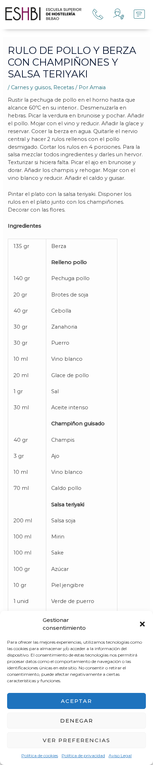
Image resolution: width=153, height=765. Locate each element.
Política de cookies (39, 755)
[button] (142, 624)
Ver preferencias (76, 740)
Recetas (63, 87)
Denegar (76, 720)
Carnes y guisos (31, 87)
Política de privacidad (83, 755)
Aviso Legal (120, 755)
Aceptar (76, 701)
